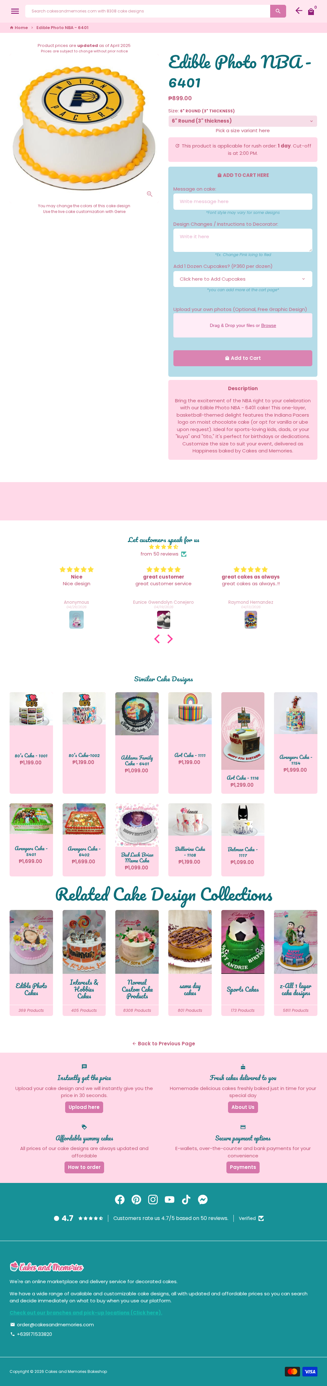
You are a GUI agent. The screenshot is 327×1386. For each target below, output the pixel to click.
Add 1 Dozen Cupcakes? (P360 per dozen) (223, 266)
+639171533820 (31, 1334)
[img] (163, 547)
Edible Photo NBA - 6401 (62, 28)
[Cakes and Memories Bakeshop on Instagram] (153, 1200)
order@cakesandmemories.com (52, 1324)
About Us (243, 1107)
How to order (84, 1167)
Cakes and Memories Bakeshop (76, 1371)
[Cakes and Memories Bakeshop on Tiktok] (186, 1200)
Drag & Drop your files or (243, 325)
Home (19, 28)
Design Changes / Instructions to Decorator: (225, 224)
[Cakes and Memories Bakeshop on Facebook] (120, 1200)
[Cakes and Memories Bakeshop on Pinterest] (136, 1200)
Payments (243, 1167)
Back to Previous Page (163, 1043)
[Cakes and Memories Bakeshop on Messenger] (203, 1200)
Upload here (84, 1107)
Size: (201, 110)
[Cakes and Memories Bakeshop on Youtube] (169, 1200)
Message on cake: (194, 189)
